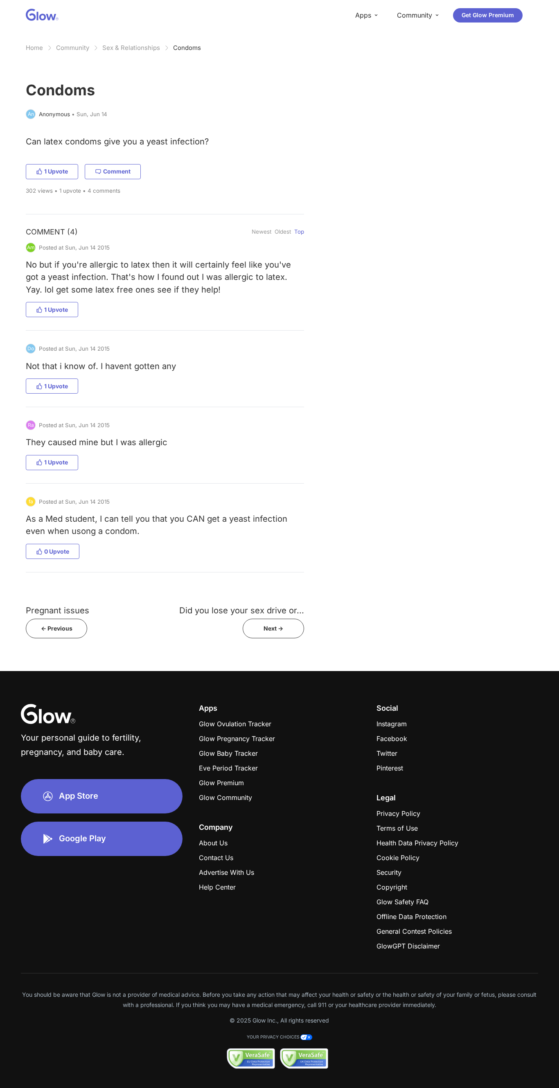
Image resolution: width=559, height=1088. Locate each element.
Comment (117, 171)
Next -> (273, 628)
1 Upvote (56, 171)
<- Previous (56, 628)
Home (34, 48)
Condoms (187, 48)
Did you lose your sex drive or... (241, 610)
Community (72, 48)
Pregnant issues (57, 610)
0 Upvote (56, 551)
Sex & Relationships (131, 48)
